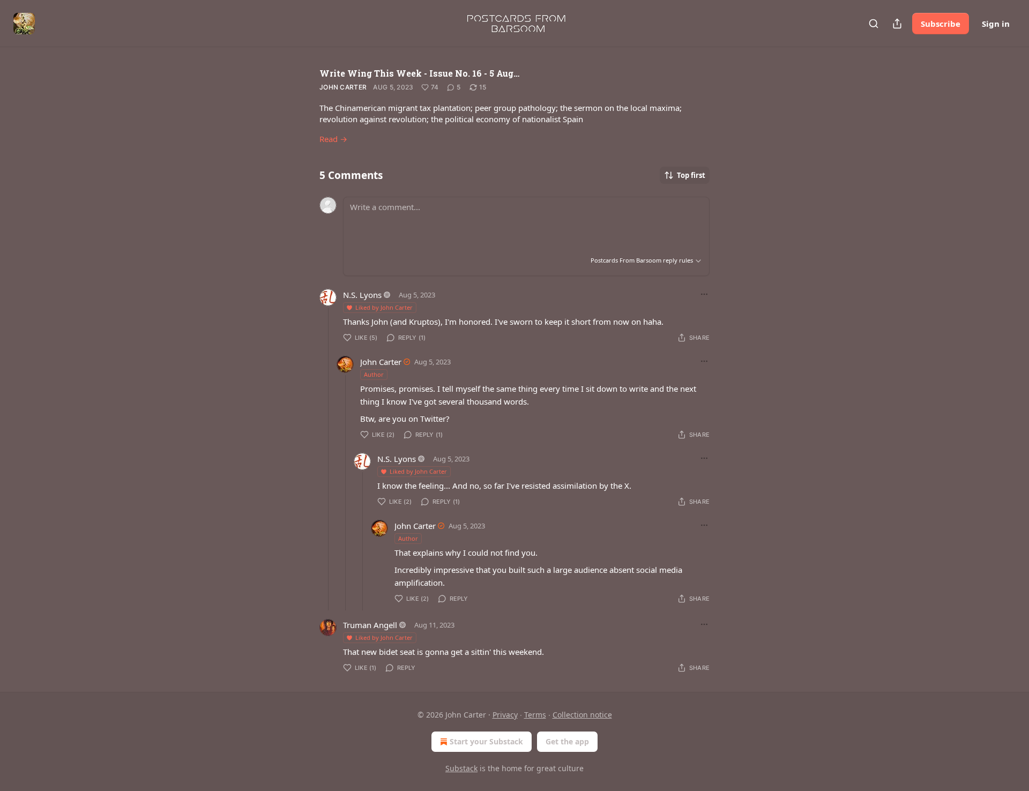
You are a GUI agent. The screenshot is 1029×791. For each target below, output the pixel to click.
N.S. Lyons (362, 294)
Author (374, 374)
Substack (461, 768)
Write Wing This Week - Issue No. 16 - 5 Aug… (419, 73)
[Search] (873, 23)
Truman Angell (370, 625)
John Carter (343, 87)
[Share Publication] (897, 23)
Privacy (505, 715)
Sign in (996, 23)
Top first (691, 175)
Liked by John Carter (384, 307)
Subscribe (940, 23)
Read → (333, 138)
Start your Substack (486, 741)
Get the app (567, 741)
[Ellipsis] (704, 294)
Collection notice (582, 715)
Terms (535, 715)
